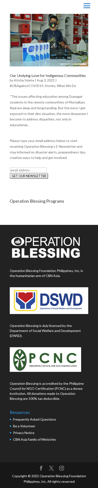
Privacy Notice (23, 433)
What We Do (66, 86)
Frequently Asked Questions (35, 419)
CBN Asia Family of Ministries (34, 439)
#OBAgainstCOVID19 (26, 86)
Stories (50, 86)
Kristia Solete (24, 80)
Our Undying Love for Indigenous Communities (48, 75)
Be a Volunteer (24, 426)
